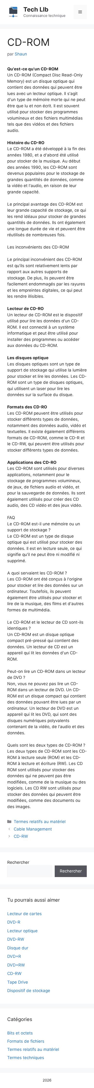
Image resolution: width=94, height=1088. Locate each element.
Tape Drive (17, 982)
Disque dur (17, 948)
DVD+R (14, 956)
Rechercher (18, 862)
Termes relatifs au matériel (40, 821)
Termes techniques (25, 1057)
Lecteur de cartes (24, 913)
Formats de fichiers (25, 1041)
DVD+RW (16, 965)
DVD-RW (15, 939)
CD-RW (21, 836)
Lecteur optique (22, 930)
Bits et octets (20, 1033)
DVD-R (13, 922)
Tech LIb (35, 9)
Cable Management (33, 829)
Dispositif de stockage (28, 990)
